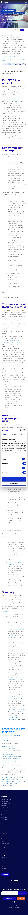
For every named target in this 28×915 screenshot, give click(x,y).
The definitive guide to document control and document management (13, 783)
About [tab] (23, 434)
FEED (4, 752)
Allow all (14, 478)
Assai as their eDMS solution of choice (16, 697)
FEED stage (14, 101)
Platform (4, 796)
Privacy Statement (17, 905)
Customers (4, 833)
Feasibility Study (7, 746)
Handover (5, 763)
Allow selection (14, 483)
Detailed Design (7, 754)
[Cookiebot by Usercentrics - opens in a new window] (20, 430)
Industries (4, 815)
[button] (21, 30)
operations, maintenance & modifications (13, 717)
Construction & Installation (11, 759)
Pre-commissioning (9, 761)
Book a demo (6, 611)
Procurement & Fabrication (11, 757)
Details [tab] (14, 434)
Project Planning (7, 13)
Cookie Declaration (14, 907)
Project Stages (19, 13)
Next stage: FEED (8, 740)
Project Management (8, 10)
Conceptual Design (12, 99)
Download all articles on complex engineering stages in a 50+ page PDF (13, 59)
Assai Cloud (12, 562)
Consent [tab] (5, 434)
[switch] (24, 463)
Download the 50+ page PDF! (13, 730)
